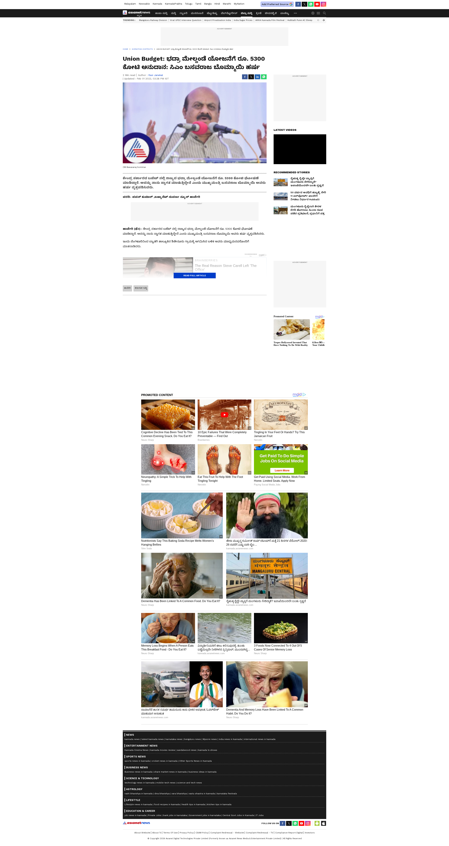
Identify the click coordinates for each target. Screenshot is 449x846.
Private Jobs (154, 815)
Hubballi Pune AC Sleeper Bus (303, 20)
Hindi (217, 3)
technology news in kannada (139, 782)
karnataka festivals (227, 793)
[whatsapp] (311, 4)
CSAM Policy (202, 832)
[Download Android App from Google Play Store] (317, 823)
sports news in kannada (137, 761)
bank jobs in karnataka (175, 815)
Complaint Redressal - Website (227, 832)
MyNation (239, 3)
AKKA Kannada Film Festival (269, 20)
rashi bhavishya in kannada (138, 793)
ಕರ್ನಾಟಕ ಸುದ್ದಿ (141, 288)
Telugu (188, 3)
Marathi (227, 3)
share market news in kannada (170, 772)
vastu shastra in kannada (202, 793)
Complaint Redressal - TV (259, 832)
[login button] (313, 13)
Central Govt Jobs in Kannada (238, 815)
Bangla (208, 3)
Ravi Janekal (155, 75)
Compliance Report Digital (289, 832)
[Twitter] (304, 4)
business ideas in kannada (202, 772)
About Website (142, 832)
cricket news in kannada (164, 761)
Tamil (198, 3)
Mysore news (210, 739)
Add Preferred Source (275, 4)
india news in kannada (230, 739)
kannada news (132, 739)
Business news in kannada (138, 772)
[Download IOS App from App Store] (323, 823)
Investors (310, 832)
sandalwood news (186, 750)
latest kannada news (153, 739)
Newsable (144, 3)
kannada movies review (162, 750)
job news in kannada (135, 815)
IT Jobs (260, 815)
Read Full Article (194, 275)
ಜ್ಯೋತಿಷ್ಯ (212, 13)
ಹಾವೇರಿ (127, 288)
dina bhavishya (162, 793)
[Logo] (138, 13)
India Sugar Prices (243, 20)
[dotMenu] (295, 13)
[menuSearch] (324, 13)
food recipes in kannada (167, 804)
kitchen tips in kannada (219, 804)
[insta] (323, 4)
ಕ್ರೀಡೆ (258, 13)
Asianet (136, 823)
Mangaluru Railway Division (153, 20)
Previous (318, 20)
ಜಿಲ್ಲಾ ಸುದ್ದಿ (246, 13)
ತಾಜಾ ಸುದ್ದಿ (161, 13)
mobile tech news (165, 782)
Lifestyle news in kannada (138, 804)
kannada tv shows (207, 750)
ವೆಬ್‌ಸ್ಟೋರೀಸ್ (229, 13)
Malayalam (130, 3)
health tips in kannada (193, 804)
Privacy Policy (187, 832)
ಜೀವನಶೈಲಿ (271, 13)
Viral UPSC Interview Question (185, 20)
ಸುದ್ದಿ (173, 13)
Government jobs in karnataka (205, 815)
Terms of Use (170, 832)
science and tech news (189, 782)
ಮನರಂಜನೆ (197, 13)
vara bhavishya (179, 793)
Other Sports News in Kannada (195, 761)
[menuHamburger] (318, 13)
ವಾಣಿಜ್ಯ (284, 13)
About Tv (156, 832)
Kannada (157, 3)
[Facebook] (298, 4)
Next (323, 20)
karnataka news (174, 739)
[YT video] (317, 4)
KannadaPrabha (173, 3)
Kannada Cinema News (136, 750)
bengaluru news (192, 739)
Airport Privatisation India (217, 20)
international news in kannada (259, 739)
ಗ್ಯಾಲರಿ (183, 13)
